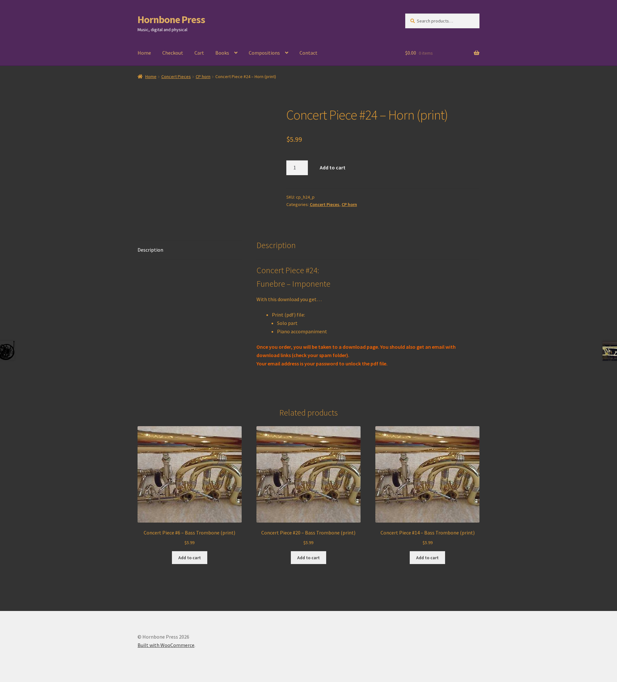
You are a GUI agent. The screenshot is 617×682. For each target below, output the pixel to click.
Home (144, 52)
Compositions (264, 52)
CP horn (203, 76)
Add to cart (332, 167)
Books (222, 52)
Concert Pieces (176, 76)
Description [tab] (150, 250)
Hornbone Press (171, 19)
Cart (199, 52)
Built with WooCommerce (166, 645)
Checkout (172, 52)
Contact (308, 52)
